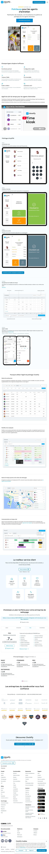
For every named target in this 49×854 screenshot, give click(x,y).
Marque (35, 834)
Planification (3, 804)
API (1, 783)
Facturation (15, 800)
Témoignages (3, 779)
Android (9, 331)
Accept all (21, 850)
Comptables (27, 799)
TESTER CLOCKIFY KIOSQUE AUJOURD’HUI (13, 272)
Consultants (27, 797)
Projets (14, 785)
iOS (12, 331)
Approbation (15, 794)
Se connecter (4, 766)
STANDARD (18, 627)
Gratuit (2, 788)
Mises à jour (19, 834)
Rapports (3, 808)
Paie (2, 812)
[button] (24, 681)
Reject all (31, 850)
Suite (18, 830)
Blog (26, 781)
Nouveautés (3, 781)
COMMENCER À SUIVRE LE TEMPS (23, 744)
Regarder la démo (25, 622)
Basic (2, 790)
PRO (30, 627)
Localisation (15, 789)
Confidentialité (13, 849)
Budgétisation (3, 810)
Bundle (18, 832)
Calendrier (15, 779)
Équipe (14, 796)
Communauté (40, 781)
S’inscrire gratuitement (39, 2)
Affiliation (35, 832)
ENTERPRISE (42, 627)
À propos (35, 830)
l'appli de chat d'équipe (27, 522)
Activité (14, 787)
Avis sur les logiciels (29, 785)
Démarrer (4, 287)
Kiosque (14, 777)
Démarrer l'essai (23, 648)
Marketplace (19, 836)
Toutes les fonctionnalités (17, 802)
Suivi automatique (16, 781)
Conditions (7, 849)
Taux (14, 783)
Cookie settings (41, 850)
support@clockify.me (42, 783)
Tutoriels (27, 779)
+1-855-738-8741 (41, 785)
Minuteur (15, 773)
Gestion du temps (28, 777)
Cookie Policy (22, 847)
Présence (3, 806)
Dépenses (15, 798)
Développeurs (28, 796)
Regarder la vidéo (10, 648)
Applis (2, 775)
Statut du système (41, 779)
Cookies (2, 849)
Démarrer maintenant (24, 20)
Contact (39, 775)
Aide (38, 773)
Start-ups (27, 794)
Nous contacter (23, 569)
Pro (1, 794)
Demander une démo (7, 763)
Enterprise (3, 796)
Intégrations (3, 777)
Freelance (27, 790)
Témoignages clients (29, 783)
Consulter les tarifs (4, 797)
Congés (14, 792)
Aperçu (2, 773)
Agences (27, 792)
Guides (26, 775)
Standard (3, 792)
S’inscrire (3, 768)
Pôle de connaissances (29, 773)
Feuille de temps (16, 775)
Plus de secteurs (28, 801)
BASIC (7, 627)
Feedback (40, 777)
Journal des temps (4, 802)
